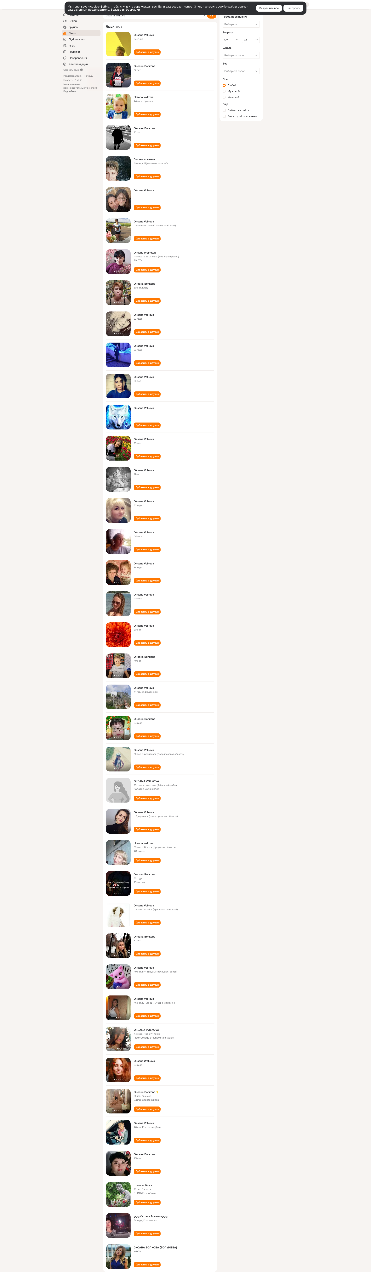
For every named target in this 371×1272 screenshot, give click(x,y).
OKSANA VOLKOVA (146, 781)
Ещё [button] (77, 80)
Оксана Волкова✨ (146, 1092)
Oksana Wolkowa (145, 252)
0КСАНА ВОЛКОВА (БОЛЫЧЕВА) (155, 1247)
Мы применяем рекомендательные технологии (80, 88)
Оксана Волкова (144, 66)
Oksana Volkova (144, 35)
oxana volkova (143, 1185)
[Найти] (211, 15)
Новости (68, 80)
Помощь (88, 75)
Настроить (293, 8)
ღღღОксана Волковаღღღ (151, 1216)
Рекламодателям (72, 75)
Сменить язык (71, 69)
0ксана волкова (144, 159)
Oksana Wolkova (144, 1061)
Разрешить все (269, 8)
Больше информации (125, 10)
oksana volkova (143, 97)
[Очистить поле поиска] (204, 15)
